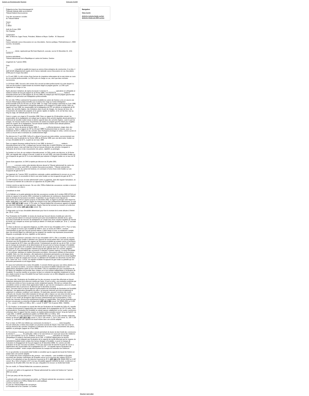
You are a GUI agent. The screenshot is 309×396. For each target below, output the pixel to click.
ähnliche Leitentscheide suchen (93, 16)
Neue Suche (86, 13)
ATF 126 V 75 (55, 359)
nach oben (90, 394)
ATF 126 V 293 (46, 301)
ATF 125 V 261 (25, 317)
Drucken (23, 2)
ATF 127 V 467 (18, 203)
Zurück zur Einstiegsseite (11, 2)
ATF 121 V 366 (27, 207)
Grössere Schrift (72, 2)
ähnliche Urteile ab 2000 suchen (93, 18)
